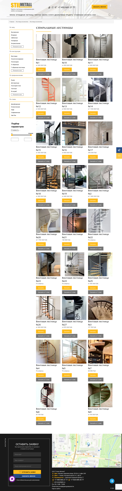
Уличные (14, 88)
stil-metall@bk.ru (59, 482)
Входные (14, 35)
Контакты (88, 15)
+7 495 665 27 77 (66, 7)
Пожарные (14, 40)
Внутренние (15, 32)
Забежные (14, 38)
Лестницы (30, 15)
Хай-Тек (13, 115)
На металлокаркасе (17, 59)
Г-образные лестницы (18, 67)
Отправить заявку (28, 472)
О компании (78, 15)
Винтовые (14, 56)
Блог (94, 15)
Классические (15, 107)
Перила (12, 15)
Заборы (45, 15)
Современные (15, 112)
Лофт (12, 109)
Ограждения (20, 15)
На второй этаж (16, 85)
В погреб (14, 91)
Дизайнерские (15, 104)
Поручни (37, 15)
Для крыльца (15, 83)
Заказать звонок (99, 7)
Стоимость (15, 130)
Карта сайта (56, 488)
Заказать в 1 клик (43, 74)
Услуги (51, 15)
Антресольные (15, 43)
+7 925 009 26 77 (77, 480)
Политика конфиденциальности (63, 486)
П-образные (15, 64)
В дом (13, 80)
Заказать (41, 69)
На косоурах (15, 62)
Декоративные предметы (63, 15)
